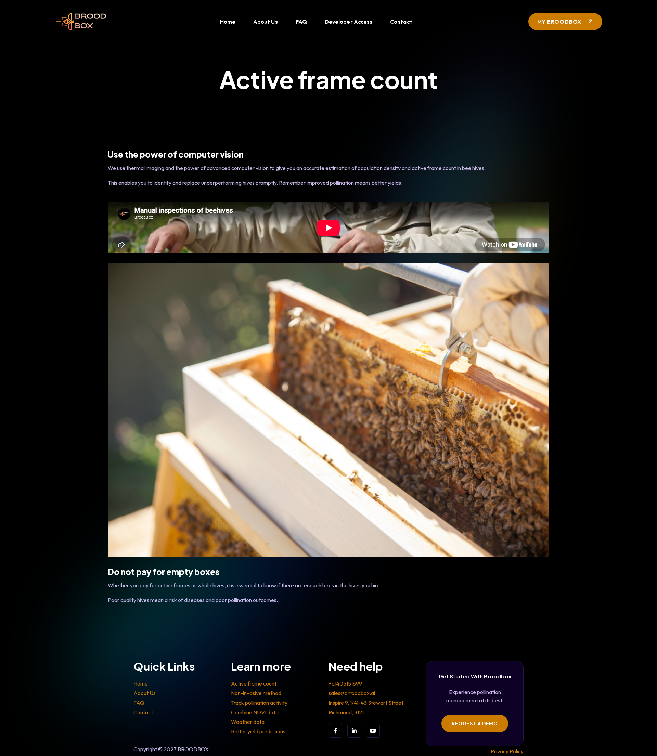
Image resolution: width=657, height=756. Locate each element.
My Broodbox (559, 21)
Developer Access (348, 21)
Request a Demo (475, 723)
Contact (401, 21)
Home (227, 21)
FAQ (301, 21)
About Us (265, 21)
